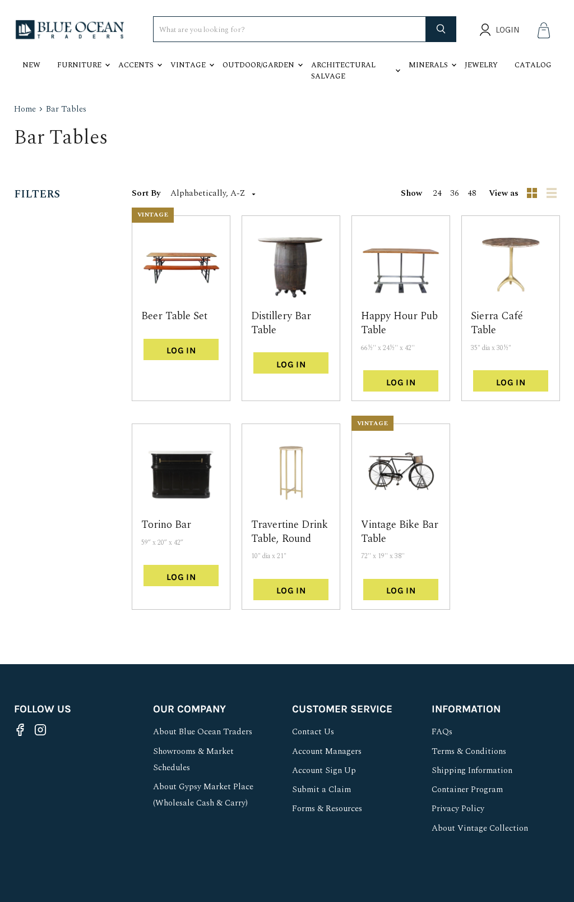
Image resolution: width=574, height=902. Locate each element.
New (31, 65)
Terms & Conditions (469, 751)
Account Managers (327, 751)
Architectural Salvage (343, 70)
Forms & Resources (327, 808)
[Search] (441, 29)
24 (437, 193)
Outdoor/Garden (258, 65)
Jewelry (481, 65)
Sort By (146, 193)
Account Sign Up (324, 770)
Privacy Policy (458, 808)
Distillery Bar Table (281, 323)
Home (25, 109)
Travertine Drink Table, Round (289, 532)
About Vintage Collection (480, 828)
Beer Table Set (174, 316)
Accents (136, 65)
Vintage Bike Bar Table (399, 532)
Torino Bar (166, 525)
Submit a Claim (321, 789)
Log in (181, 350)
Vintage (188, 65)
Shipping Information (472, 770)
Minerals (428, 65)
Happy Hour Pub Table (399, 323)
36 (454, 193)
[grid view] (532, 193)
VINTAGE (152, 214)
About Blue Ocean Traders (202, 731)
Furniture (79, 65)
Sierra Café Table (497, 323)
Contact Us (313, 731)
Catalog (533, 65)
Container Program (467, 789)
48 (471, 193)
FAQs (442, 731)
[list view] (553, 193)
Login (508, 30)
